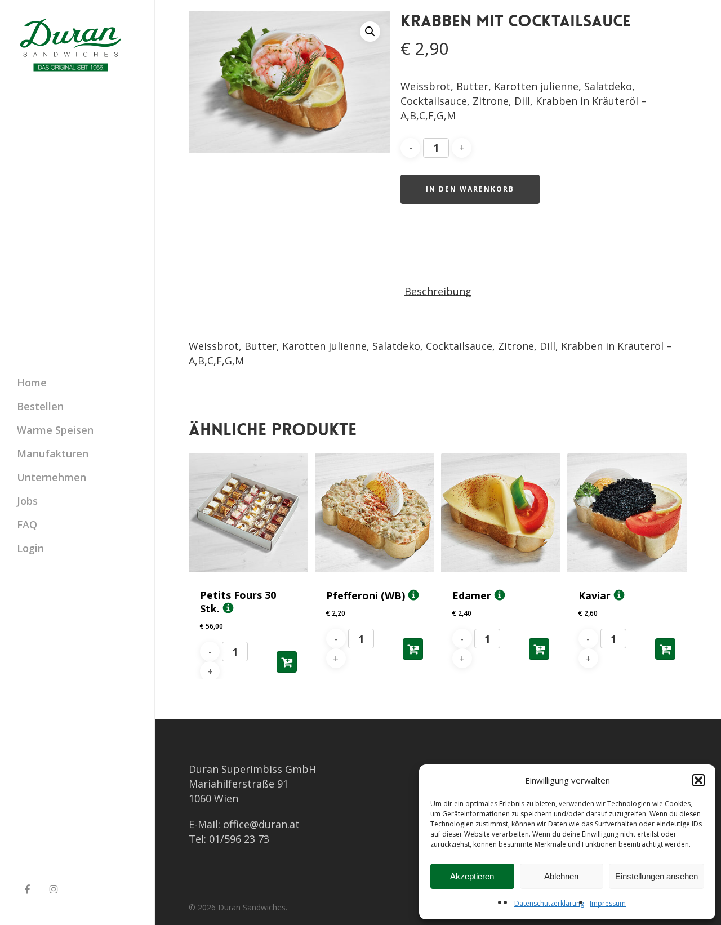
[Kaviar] (627, 512)
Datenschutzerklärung (549, 903)
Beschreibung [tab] (437, 291)
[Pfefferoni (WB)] (374, 512)
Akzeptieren (472, 876)
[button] (698, 780)
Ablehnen (561, 876)
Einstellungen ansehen (656, 876)
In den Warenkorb (470, 189)
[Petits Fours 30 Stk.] (248, 512)
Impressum (608, 903)
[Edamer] (500, 512)
